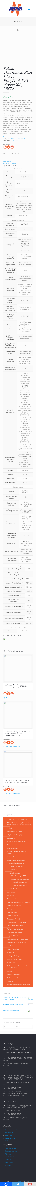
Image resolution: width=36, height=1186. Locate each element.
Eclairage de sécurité (14, 905)
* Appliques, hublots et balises (17, 819)
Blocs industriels (12, 845)
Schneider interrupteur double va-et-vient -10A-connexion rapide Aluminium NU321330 (18, 733)
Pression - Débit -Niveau (15, 959)
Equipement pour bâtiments (16, 922)
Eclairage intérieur (13, 909)
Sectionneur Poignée (14, 978)
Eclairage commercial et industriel (18, 902)
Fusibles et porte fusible (15, 929)
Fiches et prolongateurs (15, 925)
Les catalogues (9, 1138)
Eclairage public (12, 912)
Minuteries (10, 946)
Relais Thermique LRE (18, 139)
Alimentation (11, 838)
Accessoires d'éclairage (14, 831)
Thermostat (10, 981)
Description (7, 161)
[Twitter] (8, 147)
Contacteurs (13, 870)
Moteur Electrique (13, 949)
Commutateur (11, 857)
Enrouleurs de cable (13, 919)
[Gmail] (12, 147)
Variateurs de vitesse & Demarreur (18, 984)
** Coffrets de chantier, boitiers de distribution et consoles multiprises (19, 824)
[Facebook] (5, 147)
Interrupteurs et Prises (14, 932)
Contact (7, 1141)
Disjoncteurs (11, 892)
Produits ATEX (11, 962)
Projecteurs (10, 971)
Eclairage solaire (12, 915)
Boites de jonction (13, 848)
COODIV (21, 1182)
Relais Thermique (14, 873)
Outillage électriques (14, 956)
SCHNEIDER (15, 140)
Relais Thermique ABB (18, 876)
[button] (4, 137)
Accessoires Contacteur (17, 863)
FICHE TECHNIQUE (9, 163)
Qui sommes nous (10, 1130)
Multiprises (10, 952)
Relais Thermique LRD (20, 882)
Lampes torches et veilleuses (16, 942)
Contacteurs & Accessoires (16, 860)
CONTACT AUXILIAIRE (16, 866)
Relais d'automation (13, 974)
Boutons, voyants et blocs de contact (16, 852)
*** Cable (9, 828)
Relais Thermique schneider (20, 879)
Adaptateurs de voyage (14, 835)
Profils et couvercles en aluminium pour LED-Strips (18, 967)
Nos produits (8, 1132)
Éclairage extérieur (11, 1148)
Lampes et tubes (12, 936)
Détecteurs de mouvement (15, 899)
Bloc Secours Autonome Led (16, 841)
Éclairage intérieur (10, 1151)
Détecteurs (10, 895)
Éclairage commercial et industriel (9, 1156)
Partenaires (8, 1135)
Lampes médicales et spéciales (17, 939)
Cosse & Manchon (13, 889)
